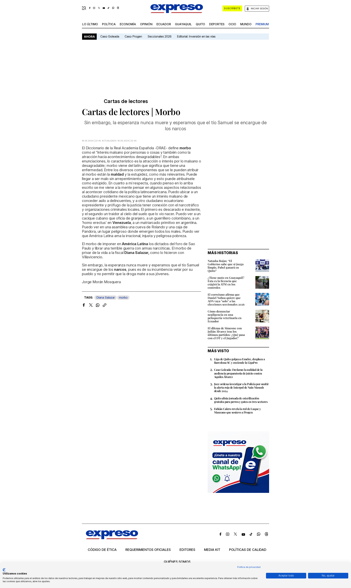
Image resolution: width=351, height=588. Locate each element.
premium (262, 24)
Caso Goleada (109, 36)
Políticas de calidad (247, 549)
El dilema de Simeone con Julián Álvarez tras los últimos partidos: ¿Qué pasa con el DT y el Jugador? (226, 333)
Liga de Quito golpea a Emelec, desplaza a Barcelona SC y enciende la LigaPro (239, 360)
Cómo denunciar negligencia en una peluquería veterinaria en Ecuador (224, 316)
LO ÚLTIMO (90, 24)
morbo (123, 297)
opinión (146, 24)
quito (200, 24)
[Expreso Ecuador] (112, 538)
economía (128, 24)
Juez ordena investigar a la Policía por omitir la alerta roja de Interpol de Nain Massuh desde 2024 (241, 387)
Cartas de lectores (126, 101)
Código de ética (102, 549)
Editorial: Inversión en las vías (196, 36)
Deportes (216, 24)
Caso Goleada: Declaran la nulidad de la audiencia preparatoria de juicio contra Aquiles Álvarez (238, 373)
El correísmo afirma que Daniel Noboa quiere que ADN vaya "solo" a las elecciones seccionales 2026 (226, 299)
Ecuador (163, 24)
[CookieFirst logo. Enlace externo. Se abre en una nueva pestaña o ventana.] (4, 570)
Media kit (212, 549)
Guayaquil (183, 24)
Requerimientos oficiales (148, 549)
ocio (232, 24)
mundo (246, 24)
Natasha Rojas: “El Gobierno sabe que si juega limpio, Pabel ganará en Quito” (226, 266)
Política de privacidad (249, 567)
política (109, 24)
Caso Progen (133, 36)
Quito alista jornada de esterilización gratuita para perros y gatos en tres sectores (240, 400)
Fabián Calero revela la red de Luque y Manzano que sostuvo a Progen (237, 410)
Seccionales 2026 (159, 36)
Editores (187, 549)
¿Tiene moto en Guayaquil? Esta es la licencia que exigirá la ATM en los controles (226, 282)
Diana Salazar (105, 297)
